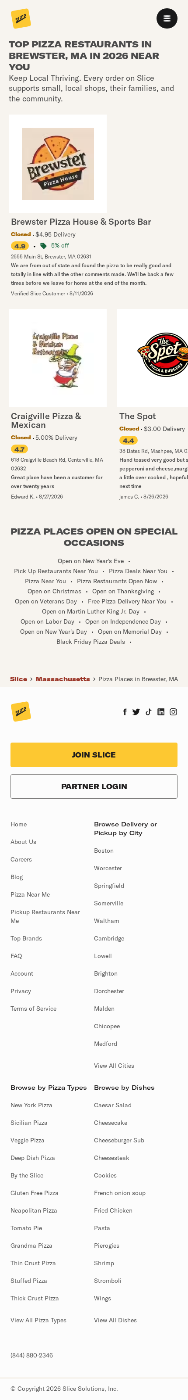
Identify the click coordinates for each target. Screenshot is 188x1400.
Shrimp (104, 1263)
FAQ (16, 956)
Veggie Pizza (27, 1140)
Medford (105, 1044)
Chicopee (107, 1026)
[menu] (167, 18)
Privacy (20, 991)
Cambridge (109, 938)
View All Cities (114, 1066)
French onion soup (120, 1193)
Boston (104, 850)
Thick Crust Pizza (34, 1298)
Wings (102, 1298)
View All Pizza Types (38, 1320)
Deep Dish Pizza (32, 1158)
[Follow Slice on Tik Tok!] (149, 712)
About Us (23, 842)
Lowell (103, 956)
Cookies (105, 1175)
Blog (16, 877)
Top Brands (26, 938)
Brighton (106, 973)
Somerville (108, 903)
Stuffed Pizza (28, 1281)
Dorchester (109, 991)
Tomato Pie (26, 1228)
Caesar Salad (113, 1105)
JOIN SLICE (94, 754)
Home (18, 824)
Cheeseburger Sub (119, 1140)
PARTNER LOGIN (94, 786)
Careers (21, 859)
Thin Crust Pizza (33, 1263)
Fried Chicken (113, 1210)
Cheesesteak (111, 1158)
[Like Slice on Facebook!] (125, 712)
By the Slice (26, 1175)
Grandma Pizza (31, 1245)
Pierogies (106, 1245)
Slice (18, 679)
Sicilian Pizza (29, 1123)
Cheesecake (110, 1123)
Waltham (106, 921)
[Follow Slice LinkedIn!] (161, 712)
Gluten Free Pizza (34, 1193)
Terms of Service (33, 1008)
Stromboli (108, 1281)
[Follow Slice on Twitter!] (136, 712)
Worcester (108, 868)
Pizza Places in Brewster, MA (138, 679)
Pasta (102, 1228)
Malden (104, 1008)
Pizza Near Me (30, 894)
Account (21, 973)
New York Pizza (31, 1105)
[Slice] (20, 19)
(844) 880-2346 (31, 1355)
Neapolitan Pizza (33, 1210)
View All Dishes (115, 1320)
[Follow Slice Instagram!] (174, 712)
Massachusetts (63, 679)
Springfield (109, 886)
